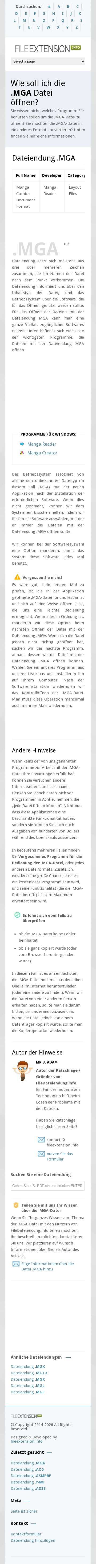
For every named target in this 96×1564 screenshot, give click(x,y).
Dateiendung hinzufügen (33, 1540)
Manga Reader (41, 444)
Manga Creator (42, 452)
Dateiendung (28, 1366)
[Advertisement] (54, 226)
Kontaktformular (26, 1534)
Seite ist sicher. (24, 1511)
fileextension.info (27, 1441)
